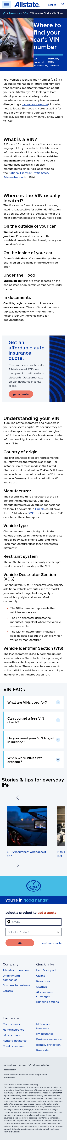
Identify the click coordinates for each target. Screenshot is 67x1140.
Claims (40, 975)
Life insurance (12, 1035)
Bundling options (47, 1001)
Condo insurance (14, 1046)
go (20, 942)
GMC (31, 513)
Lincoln (40, 508)
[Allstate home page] (27, 4)
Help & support (46, 970)
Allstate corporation (16, 970)
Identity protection (48, 1044)
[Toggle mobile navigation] (6, 4)
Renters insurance (14, 1040)
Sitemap (41, 986)
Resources (15, 13)
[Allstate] (4, 13)
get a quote (21, 394)
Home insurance (13, 1029)
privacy (22, 1065)
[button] (63, 4)
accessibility (10, 1069)
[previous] (18, 798)
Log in (52, 4)
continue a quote (52, 942)
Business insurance (49, 1039)
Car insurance (12, 1024)
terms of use (10, 1065)
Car (26, 13)
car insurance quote (35, 104)
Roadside (42, 1050)
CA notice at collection (39, 1065)
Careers (8, 990)
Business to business (16, 985)
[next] (18, 865)
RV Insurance (44, 1033)
